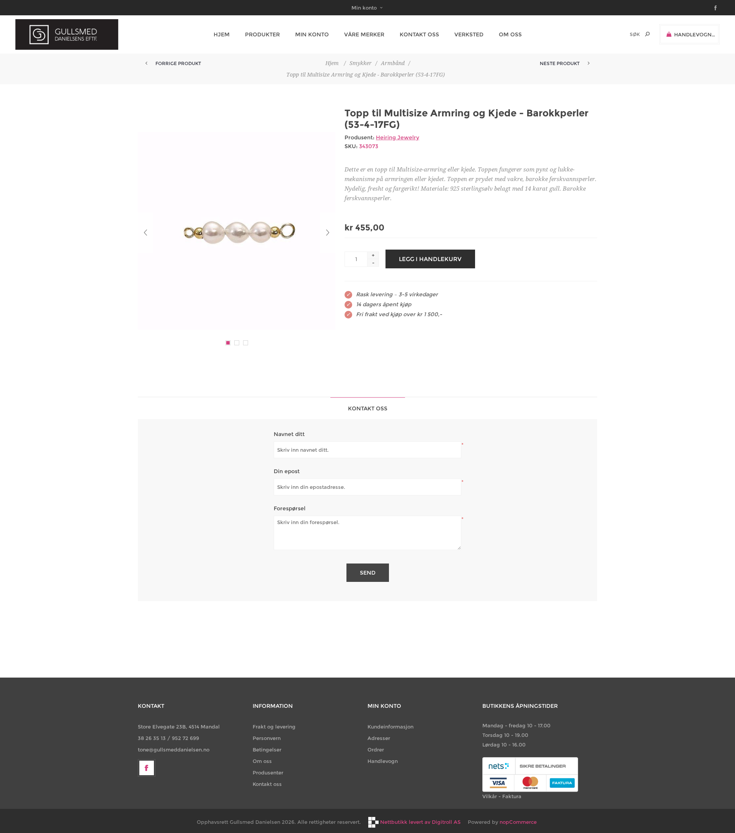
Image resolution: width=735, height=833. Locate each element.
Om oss (262, 761)
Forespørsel (289, 508)
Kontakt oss (267, 784)
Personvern (267, 738)
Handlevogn (383, 761)
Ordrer (376, 749)
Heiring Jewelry (397, 137)
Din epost (287, 471)
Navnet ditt (289, 434)
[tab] (367, 408)
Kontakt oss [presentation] (367, 408)
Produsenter (268, 772)
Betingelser (267, 749)
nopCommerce (518, 822)
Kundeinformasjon (390, 727)
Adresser (379, 738)
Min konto (364, 8)
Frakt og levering (274, 727)
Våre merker (364, 34)
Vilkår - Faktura (501, 796)
